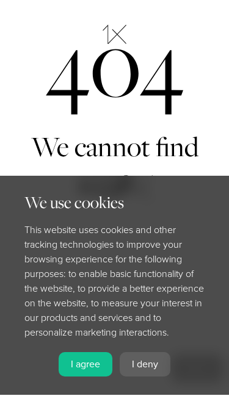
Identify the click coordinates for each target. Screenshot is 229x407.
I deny (145, 364)
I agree (85, 364)
